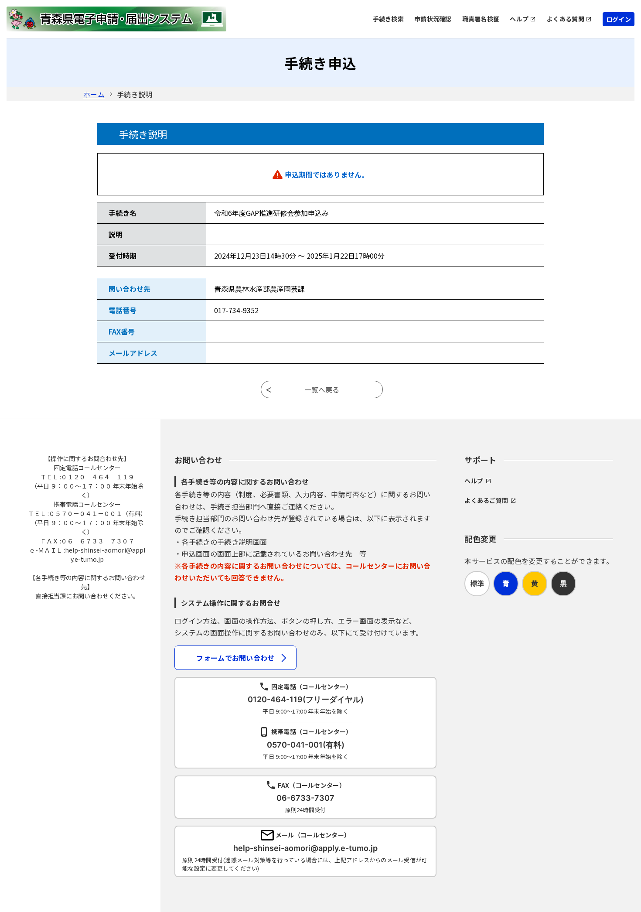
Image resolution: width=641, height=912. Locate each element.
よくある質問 (565, 18)
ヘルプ (519, 18)
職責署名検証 (481, 18)
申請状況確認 (433, 18)
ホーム (94, 94)
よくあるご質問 (486, 500)
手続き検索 (388, 18)
